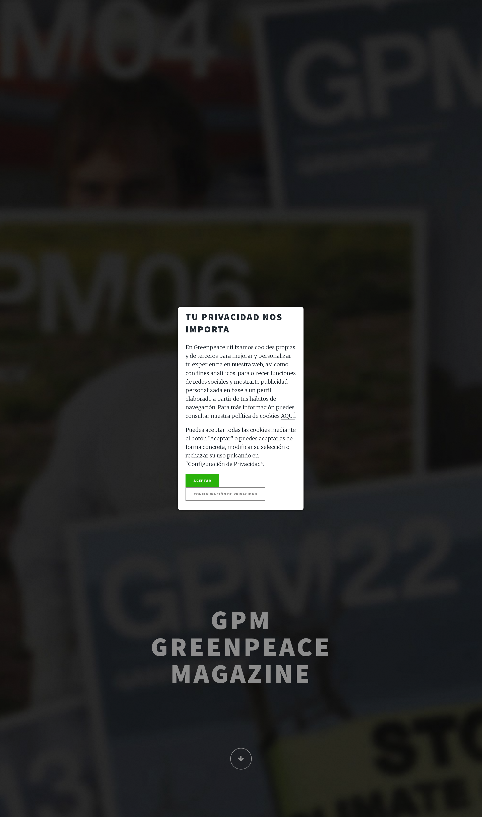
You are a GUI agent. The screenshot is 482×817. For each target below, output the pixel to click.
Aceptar (202, 480)
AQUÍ (288, 416)
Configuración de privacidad (225, 494)
